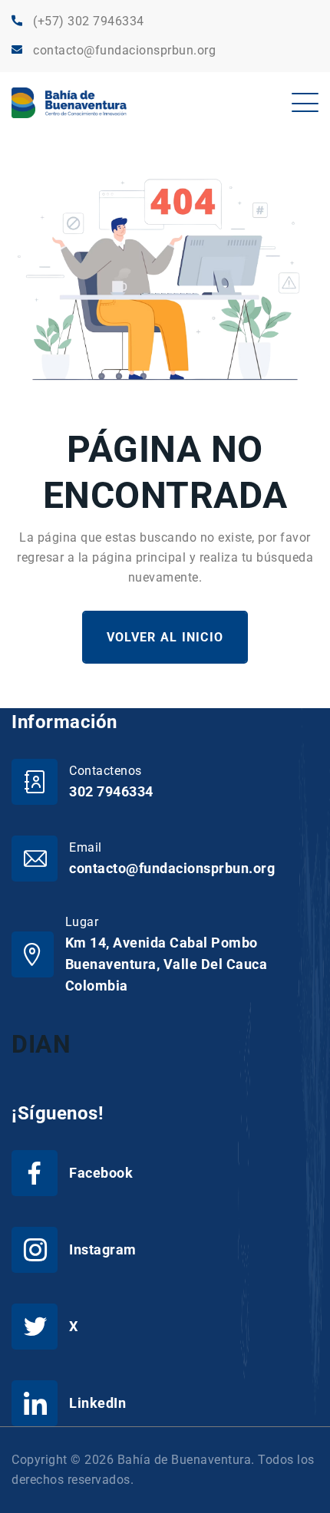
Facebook (101, 1173)
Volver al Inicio (165, 637)
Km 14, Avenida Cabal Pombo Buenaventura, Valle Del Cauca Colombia (166, 964)
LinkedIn (97, 1403)
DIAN (41, 1044)
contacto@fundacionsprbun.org (124, 50)
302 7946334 (111, 791)
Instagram (103, 1249)
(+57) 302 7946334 (88, 21)
